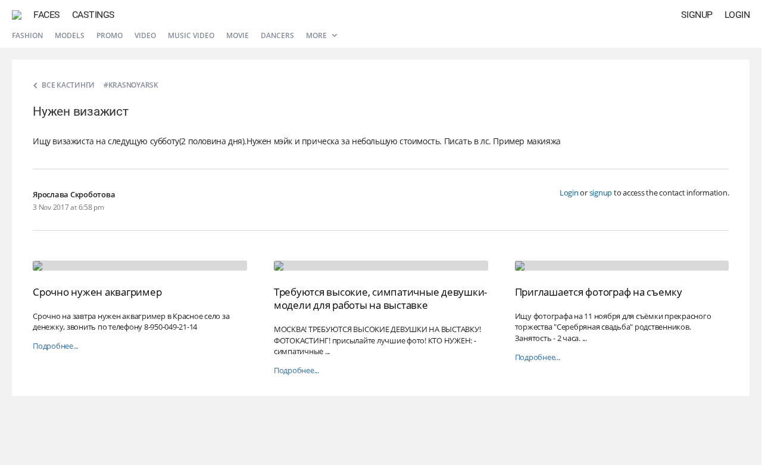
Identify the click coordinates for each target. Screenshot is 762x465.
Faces (46, 14)
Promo (109, 35)
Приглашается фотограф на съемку (598, 292)
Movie (237, 35)
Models (70, 35)
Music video (191, 35)
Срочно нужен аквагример (97, 292)
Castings (93, 14)
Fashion (27, 35)
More (317, 35)
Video (145, 35)
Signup (697, 14)
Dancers (277, 35)
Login (737, 14)
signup (601, 192)
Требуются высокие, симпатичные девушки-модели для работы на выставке (380, 298)
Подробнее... (55, 346)
